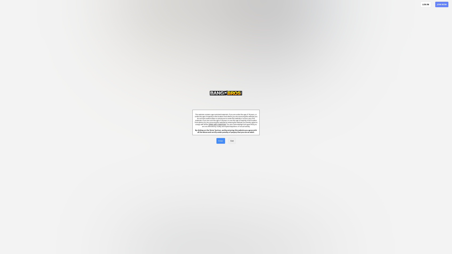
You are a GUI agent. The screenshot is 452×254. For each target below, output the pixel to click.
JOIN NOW (442, 4)
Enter (220, 141)
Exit (232, 141)
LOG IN (425, 4)
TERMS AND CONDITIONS (217, 124)
